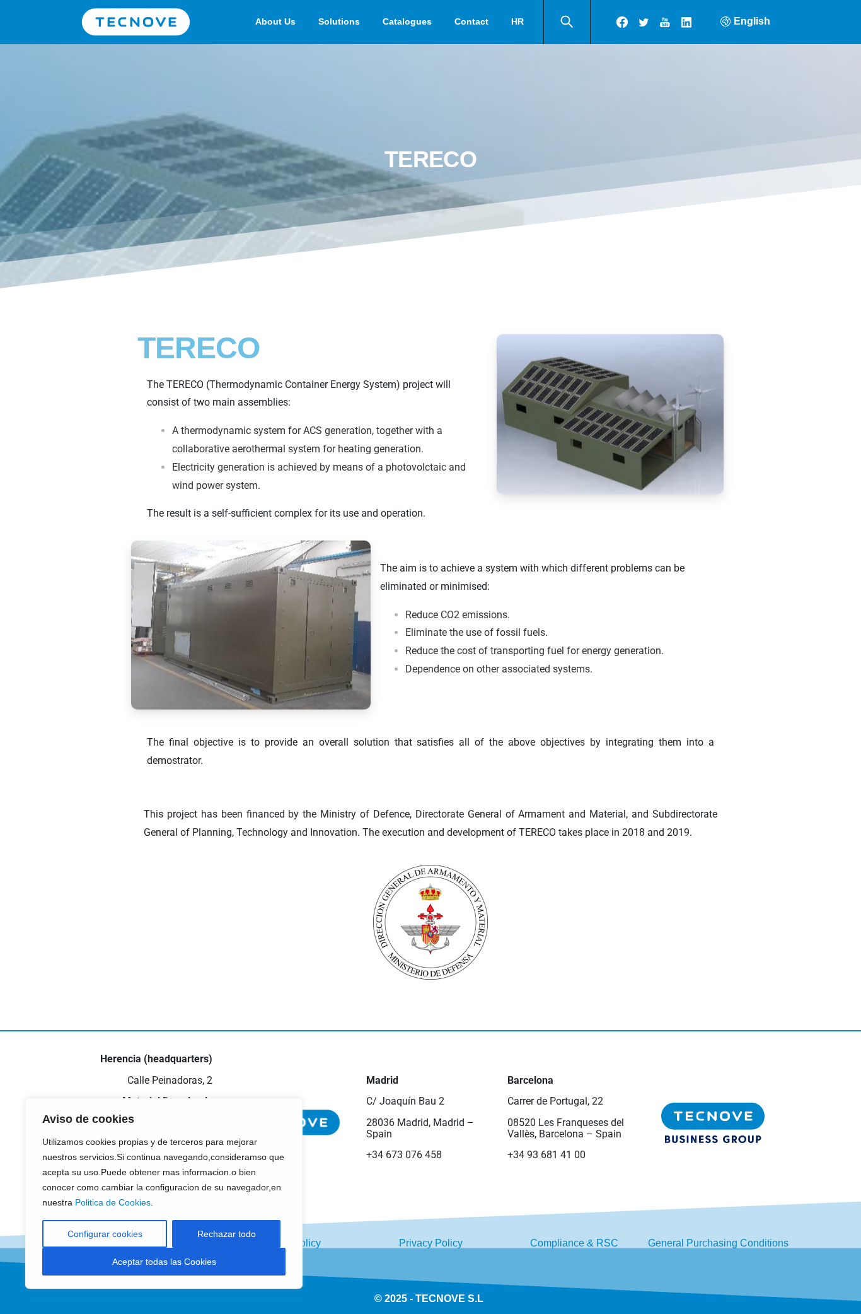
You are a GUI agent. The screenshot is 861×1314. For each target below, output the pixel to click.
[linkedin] (686, 22)
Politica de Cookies (113, 1202)
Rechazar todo (226, 1234)
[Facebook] (622, 22)
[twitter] (643, 22)
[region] (164, 1193)
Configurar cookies (104, 1234)
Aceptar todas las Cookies (164, 1262)
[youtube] (665, 22)
